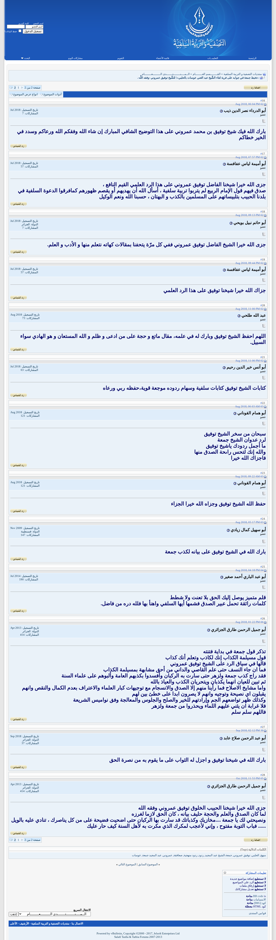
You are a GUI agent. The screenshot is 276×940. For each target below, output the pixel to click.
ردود (201, 855)
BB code (258, 896)
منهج (263, 855)
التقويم (120, 58)
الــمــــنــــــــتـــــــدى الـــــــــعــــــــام (166, 74)
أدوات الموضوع (53, 94)
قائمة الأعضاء (162, 58)
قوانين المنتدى (257, 913)
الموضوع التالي (127, 864)
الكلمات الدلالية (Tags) (253, 849)
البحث (27, 58)
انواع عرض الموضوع (25, 94)
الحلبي (255, 855)
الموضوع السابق (148, 864)
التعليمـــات (212, 58)
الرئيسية (252, 58)
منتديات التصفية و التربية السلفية (243, 74)
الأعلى (13, 923)
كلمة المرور (23, 23)
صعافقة (178, 855)
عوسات (136, 855)
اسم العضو (38, 23)
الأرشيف (24, 923)
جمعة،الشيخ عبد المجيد (218, 855)
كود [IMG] (260, 903)
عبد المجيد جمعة (152, 855)
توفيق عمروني (241, 855)
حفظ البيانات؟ (11, 31)
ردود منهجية (190, 855)
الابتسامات (259, 899)
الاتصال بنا (77, 923)
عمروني (167, 855)
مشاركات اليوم (75, 58)
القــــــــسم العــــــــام (207, 74)
